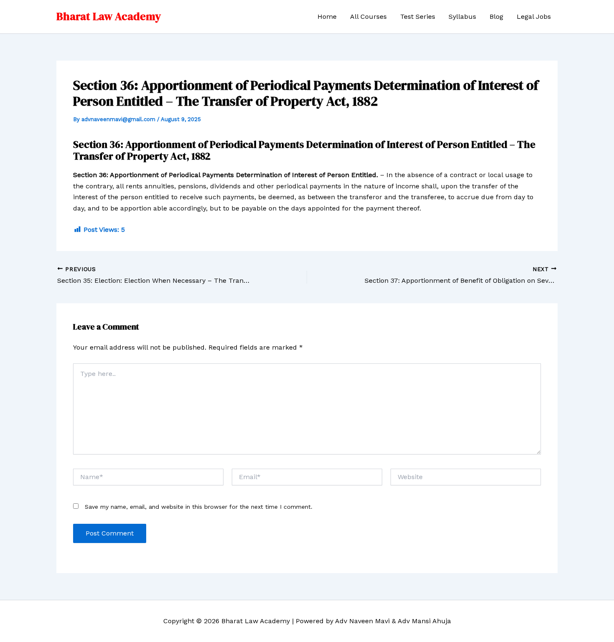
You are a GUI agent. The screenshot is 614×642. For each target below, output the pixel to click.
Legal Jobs (534, 16)
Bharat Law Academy (108, 16)
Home (327, 16)
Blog (496, 16)
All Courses (368, 16)
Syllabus (462, 16)
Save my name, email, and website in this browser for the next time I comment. (198, 506)
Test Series (417, 16)
